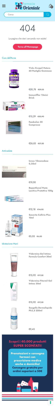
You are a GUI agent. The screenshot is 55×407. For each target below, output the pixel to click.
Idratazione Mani (10, 243)
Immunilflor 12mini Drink (38, 96)
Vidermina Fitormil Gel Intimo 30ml (40, 282)
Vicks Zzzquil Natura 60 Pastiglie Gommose (40, 69)
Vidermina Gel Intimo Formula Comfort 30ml (40, 255)
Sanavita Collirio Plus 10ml (40, 216)
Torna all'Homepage (28, 46)
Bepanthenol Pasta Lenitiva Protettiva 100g (41, 189)
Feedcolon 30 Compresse (36, 123)
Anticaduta (7, 150)
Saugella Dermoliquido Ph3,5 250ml (40, 309)
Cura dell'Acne (9, 58)
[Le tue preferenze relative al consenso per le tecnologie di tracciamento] (50, 402)
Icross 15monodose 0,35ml (38, 162)
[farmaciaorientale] (27, 5)
